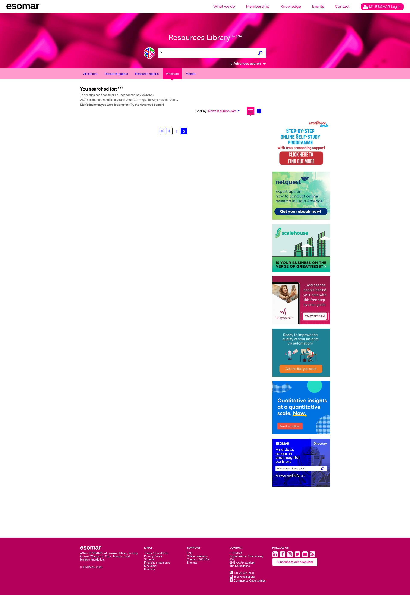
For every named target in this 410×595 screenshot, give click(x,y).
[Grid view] (259, 111)
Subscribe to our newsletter (295, 562)
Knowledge (290, 6)
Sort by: (201, 111)
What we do (224, 6)
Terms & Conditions (156, 553)
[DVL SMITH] (301, 143)
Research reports (147, 73)
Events (318, 6)
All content (90, 73)
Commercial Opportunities (249, 580)
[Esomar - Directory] (301, 463)
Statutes (149, 559)
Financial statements (157, 562)
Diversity (149, 569)
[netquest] (301, 196)
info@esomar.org (244, 576)
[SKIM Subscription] (301, 353)
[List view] (250, 111)
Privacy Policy (153, 556)
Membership (257, 6)
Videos (190, 73)
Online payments (197, 556)
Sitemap (192, 562)
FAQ (189, 553)
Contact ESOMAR (198, 559)
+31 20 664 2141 (243, 573)
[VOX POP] (301, 300)
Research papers (116, 73)
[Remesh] (301, 407)
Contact (342, 6)
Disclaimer (150, 565)
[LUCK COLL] (301, 248)
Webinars (172, 73)
